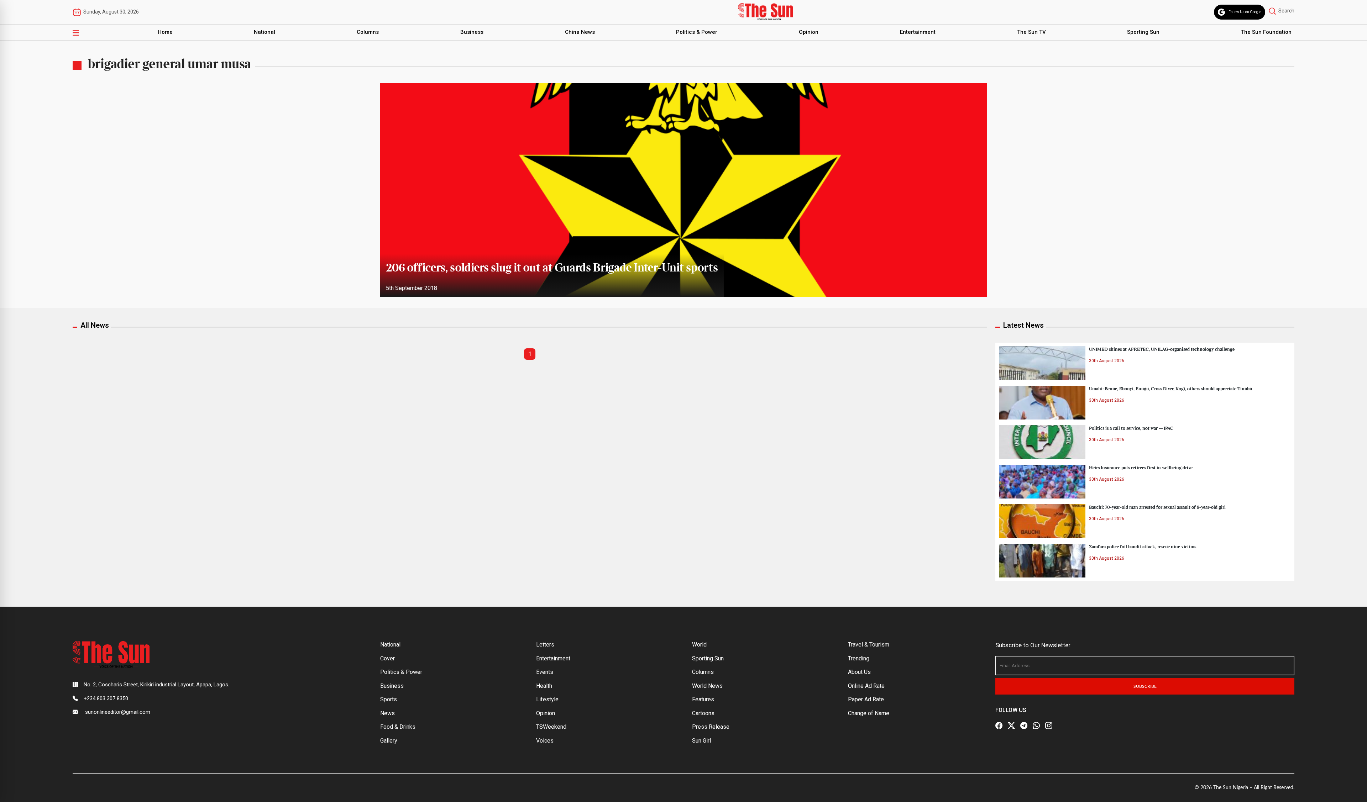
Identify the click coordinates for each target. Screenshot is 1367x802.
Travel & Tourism (868, 644)
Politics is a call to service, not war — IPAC (1131, 428)
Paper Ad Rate (866, 699)
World (699, 644)
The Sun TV (1031, 32)
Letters (545, 644)
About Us (859, 672)
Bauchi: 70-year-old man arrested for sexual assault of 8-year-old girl (1157, 507)
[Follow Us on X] (1011, 725)
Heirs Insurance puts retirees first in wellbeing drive (1141, 468)
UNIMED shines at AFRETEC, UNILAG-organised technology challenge (1162, 349)
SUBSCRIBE (1145, 686)
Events (544, 672)
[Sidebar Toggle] (76, 32)
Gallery (388, 740)
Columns (368, 32)
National (264, 32)
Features (703, 699)
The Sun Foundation (1266, 32)
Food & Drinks (397, 726)
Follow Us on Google (1245, 12)
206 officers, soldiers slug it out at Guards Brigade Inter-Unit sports (552, 268)
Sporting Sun (1143, 32)
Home (165, 32)
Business (471, 32)
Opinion (808, 32)
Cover (387, 658)
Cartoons (703, 713)
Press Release (710, 726)
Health (544, 685)
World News (707, 685)
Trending (858, 658)
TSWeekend (551, 726)
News (387, 713)
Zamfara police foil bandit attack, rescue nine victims (1142, 547)
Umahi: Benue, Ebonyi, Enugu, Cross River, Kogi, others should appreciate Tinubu (1170, 389)
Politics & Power (696, 32)
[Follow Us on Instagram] (1048, 725)
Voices (545, 740)
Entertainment (918, 32)
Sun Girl (701, 740)
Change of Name (868, 713)
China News (580, 32)
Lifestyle (547, 699)
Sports (388, 699)
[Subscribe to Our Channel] (1023, 725)
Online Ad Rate (866, 685)
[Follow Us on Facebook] (998, 725)
